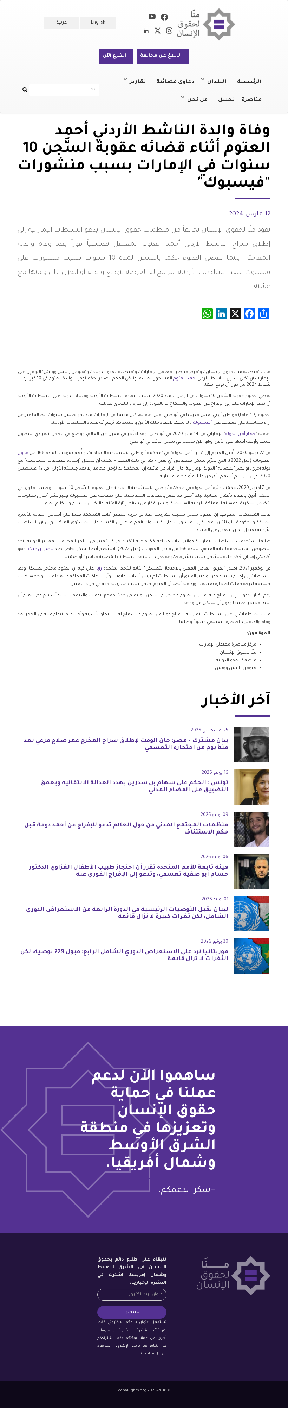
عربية (62, 22)
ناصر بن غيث (40, 549)
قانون (23, 453)
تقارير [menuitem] (141, 85)
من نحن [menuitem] (201, 103)
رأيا (99, 568)
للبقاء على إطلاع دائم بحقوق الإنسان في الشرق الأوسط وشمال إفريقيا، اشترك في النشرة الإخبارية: (131, 1271)
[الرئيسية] (209, 24)
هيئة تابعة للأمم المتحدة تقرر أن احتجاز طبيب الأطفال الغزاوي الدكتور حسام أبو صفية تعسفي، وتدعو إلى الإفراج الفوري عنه (128, 871)
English (98, 22)
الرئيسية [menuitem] (249, 82)
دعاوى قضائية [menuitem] (175, 82)
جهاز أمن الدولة (240, 434)
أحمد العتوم (184, 378)
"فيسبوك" (201, 423)
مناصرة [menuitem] (252, 100)
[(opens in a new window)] (164, 18)
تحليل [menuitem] (226, 100)
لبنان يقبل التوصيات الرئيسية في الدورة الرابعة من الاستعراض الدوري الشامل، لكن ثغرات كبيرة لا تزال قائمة (127, 913)
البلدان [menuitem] (220, 85)
